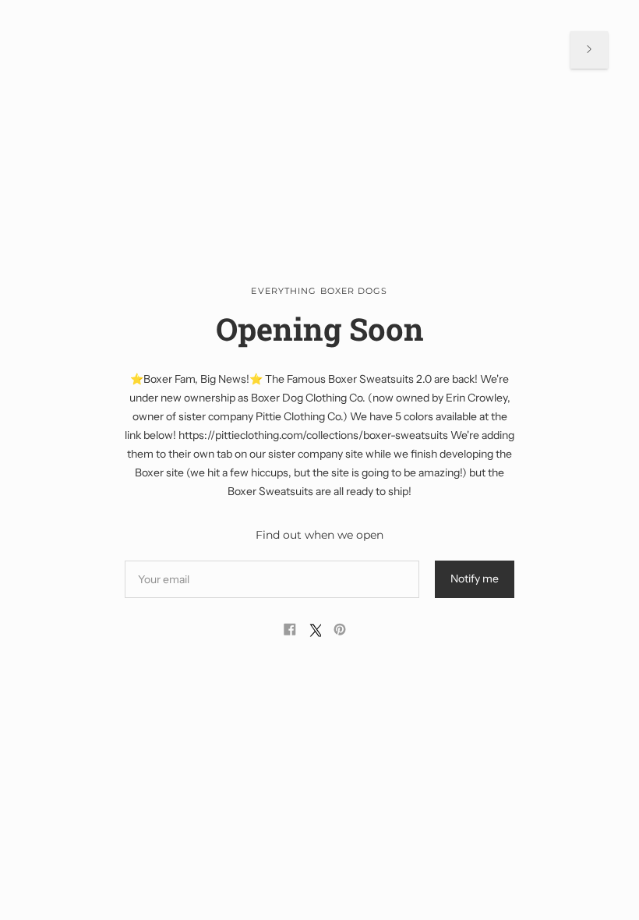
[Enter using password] (589, 50)
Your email (165, 560)
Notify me (474, 578)
